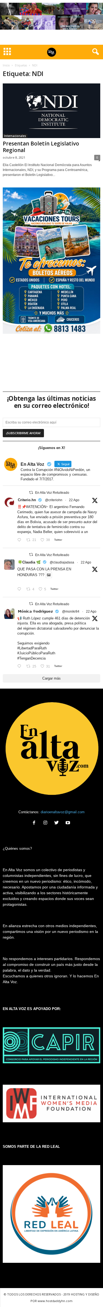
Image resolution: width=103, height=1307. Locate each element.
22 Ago (74, 500)
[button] (94, 52)
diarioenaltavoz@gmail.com (63, 812)
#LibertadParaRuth (32, 648)
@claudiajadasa (62, 562)
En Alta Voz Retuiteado (52, 493)
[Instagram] (46, 823)
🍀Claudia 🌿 (29, 562)
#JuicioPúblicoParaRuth (36, 653)
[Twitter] (57, 823)
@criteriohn (53, 500)
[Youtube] (68, 823)
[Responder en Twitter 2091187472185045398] (20, 540)
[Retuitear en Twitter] (31, 492)
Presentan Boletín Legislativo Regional (41, 147)
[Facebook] (35, 823)
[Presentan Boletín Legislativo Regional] (51, 110)
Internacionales (15, 136)
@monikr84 (70, 611)
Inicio (6, 65)
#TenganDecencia (31, 658)
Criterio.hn (27, 500)
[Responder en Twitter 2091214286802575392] (20, 666)
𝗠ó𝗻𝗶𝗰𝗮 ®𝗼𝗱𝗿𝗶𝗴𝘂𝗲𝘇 (35, 611)
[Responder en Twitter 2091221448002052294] (20, 589)
